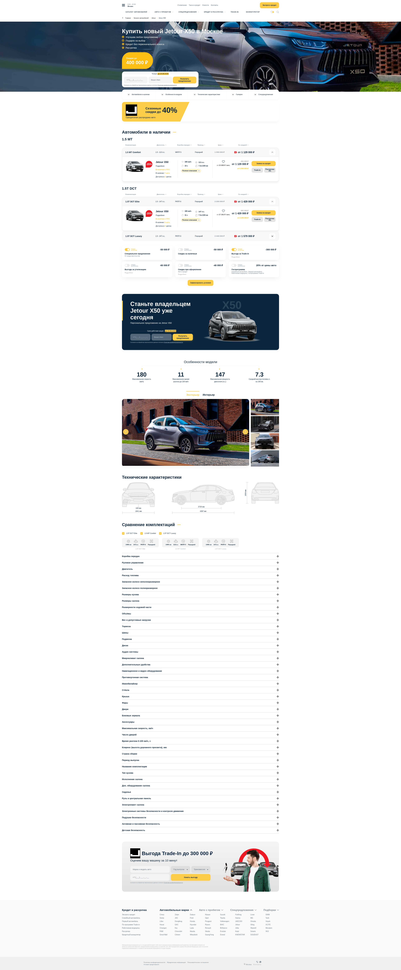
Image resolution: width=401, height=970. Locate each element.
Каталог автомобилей (136, 12)
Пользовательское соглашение (198, 962)
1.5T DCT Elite (131, 533)
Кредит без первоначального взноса (145, 44)
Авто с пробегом (163, 12)
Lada (192, 928)
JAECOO (238, 921)
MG (251, 918)
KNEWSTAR (240, 935)
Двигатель (161, 145)
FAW (161, 931)
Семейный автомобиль (131, 918)
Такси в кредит (194, 5)
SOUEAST (254, 935)
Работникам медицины (131, 928)
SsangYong (209, 935)
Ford (191, 918)
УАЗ (267, 931)
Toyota (222, 918)
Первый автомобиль (130, 921)
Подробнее (160, 166)
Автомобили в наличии (141, 94)
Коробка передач (183, 145)
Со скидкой (242, 145)
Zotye (177, 914)
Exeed (222, 935)
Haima (237, 918)
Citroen (177, 935)
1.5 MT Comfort (150, 533)
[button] (245, 432)
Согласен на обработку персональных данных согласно (141, 85)
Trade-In (235, 12)
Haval (162, 925)
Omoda (253, 921)
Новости (205, 5)
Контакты (214, 5)
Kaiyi (237, 931)
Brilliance (223, 928)
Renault (208, 928)
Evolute (223, 931)
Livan (252, 914)
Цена (219, 145)
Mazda (192, 931)
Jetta (237, 928)
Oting (252, 925)
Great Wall (163, 935)
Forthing (238, 914)
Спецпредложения (187, 12)
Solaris (253, 931)
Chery (162, 914)
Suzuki (222, 914)
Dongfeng (178, 921)
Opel (207, 918)
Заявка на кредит (263, 163)
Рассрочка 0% (269, 170)
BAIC (222, 925)
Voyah (268, 921)
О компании (182, 5)
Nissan (207, 914)
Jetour (237, 925)
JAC (176, 918)
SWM (268, 914)
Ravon (207, 925)
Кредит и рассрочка (213, 12)
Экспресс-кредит (269, 5)
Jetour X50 (162, 162)
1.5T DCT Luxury (169, 533)
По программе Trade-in (131, 925)
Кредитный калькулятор (131, 935)
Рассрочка (126, 931)
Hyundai (193, 925)
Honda (192, 921)
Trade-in (257, 170)
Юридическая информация (176, 962)
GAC (176, 925)
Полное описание (189, 171)
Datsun (192, 914)
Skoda (207, 931)
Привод (200, 145)
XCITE (268, 925)
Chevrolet (178, 931)
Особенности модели (173, 94)
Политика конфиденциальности (154, 962)
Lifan (161, 921)
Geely (162, 918)
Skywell (253, 928)
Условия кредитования (151, 964)
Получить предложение (184, 80)
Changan (163, 928)
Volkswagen (224, 921)
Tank (267, 918)
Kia (176, 928)
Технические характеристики (209, 94)
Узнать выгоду (191, 877)
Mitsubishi (193, 935)
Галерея (239, 94)
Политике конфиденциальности (167, 85)
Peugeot (208, 921)
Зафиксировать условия (200, 283)
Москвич (269, 928)
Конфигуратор (253, 12)
